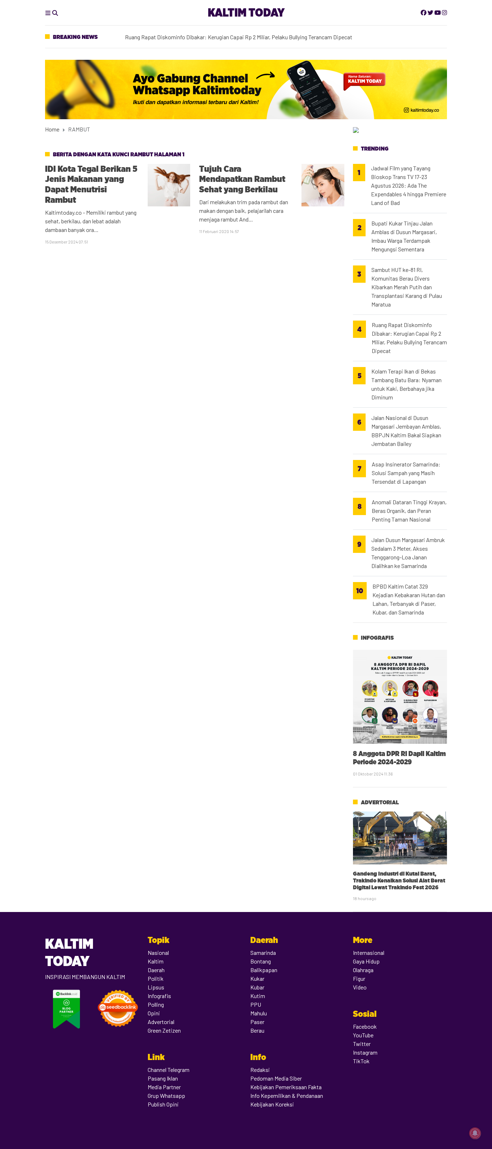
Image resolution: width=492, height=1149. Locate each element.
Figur (359, 978)
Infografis (377, 637)
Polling (156, 1004)
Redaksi (260, 1069)
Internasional (368, 952)
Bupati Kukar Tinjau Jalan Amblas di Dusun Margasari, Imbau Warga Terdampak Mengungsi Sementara (404, 236)
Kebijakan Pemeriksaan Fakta (286, 1086)
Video (360, 987)
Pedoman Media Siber (276, 1078)
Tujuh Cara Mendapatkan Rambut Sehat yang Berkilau (242, 179)
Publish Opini (163, 1104)
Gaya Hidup (366, 961)
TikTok (361, 1061)
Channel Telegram (168, 1069)
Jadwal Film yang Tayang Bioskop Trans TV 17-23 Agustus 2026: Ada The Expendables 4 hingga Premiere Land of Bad (408, 185)
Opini (154, 1013)
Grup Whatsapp (166, 1095)
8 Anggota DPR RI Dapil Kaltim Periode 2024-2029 (399, 757)
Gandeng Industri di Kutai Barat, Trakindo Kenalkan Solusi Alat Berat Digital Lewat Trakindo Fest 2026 (399, 880)
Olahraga (363, 969)
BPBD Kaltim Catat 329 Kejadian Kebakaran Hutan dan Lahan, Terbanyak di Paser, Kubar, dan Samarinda (408, 599)
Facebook (365, 1026)
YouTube (363, 1035)
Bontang (260, 961)
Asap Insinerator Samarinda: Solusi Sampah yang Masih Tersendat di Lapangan (406, 473)
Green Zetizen (164, 1030)
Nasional (158, 952)
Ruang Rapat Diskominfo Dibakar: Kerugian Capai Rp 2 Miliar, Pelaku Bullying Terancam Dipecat (409, 337)
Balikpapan (263, 969)
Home (52, 129)
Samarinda (263, 952)
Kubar (257, 987)
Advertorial (380, 802)
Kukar (257, 978)
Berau (257, 1030)
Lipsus (156, 987)
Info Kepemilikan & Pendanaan (286, 1095)
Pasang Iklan (163, 1078)
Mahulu (258, 1013)
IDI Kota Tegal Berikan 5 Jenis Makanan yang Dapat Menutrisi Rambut (91, 184)
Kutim (257, 995)
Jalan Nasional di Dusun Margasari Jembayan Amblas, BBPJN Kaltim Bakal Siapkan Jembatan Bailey (406, 430)
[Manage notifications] (475, 1133)
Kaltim (156, 961)
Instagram (365, 1052)
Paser (257, 1021)
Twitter (362, 1043)
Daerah (156, 969)
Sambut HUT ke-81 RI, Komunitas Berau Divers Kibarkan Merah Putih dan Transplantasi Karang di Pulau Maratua (406, 287)
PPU (255, 1004)
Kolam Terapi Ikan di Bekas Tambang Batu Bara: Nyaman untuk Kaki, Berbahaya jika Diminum (236, 34)
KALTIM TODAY (246, 12)
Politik (156, 978)
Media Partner (164, 1086)
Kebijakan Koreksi (272, 1104)
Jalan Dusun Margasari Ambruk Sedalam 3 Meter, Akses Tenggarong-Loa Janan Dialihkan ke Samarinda (408, 552)
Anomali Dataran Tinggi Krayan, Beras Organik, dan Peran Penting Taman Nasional (409, 511)
